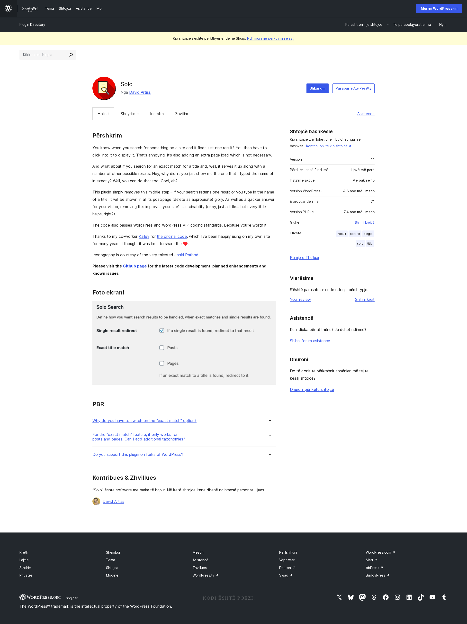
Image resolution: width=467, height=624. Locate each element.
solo (360, 243)
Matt (371, 560)
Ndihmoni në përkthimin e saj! (270, 38)
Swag (285, 575)
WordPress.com (380, 552)
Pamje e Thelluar (304, 257)
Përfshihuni (288, 552)
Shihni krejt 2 (365, 222)
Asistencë (366, 113)
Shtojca (112, 568)
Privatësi (26, 575)
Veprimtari (287, 560)
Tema (110, 560)
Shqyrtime (130, 113)
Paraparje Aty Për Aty (353, 88)
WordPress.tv (205, 575)
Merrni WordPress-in (439, 8)
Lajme (24, 560)
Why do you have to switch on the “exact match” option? (144, 420)
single (368, 234)
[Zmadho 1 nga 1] (269, 307)
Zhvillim (181, 113)
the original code (172, 236)
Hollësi (103, 113)
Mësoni (198, 552)
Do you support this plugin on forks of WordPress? (137, 454)
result (342, 234)
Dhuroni (287, 568)
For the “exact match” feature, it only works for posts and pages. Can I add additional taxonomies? (138, 436)
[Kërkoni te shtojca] (71, 55)
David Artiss (140, 92)
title (370, 243)
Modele (112, 575)
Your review (300, 299)
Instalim (157, 113)
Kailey (144, 236)
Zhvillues (200, 568)
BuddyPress (377, 575)
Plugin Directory (32, 24)
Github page (135, 266)
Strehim (25, 568)
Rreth (23, 552)
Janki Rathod (186, 254)
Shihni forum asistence (310, 340)
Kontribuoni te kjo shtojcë (327, 146)
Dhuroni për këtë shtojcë (312, 389)
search (355, 234)
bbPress (374, 568)
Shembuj (113, 552)
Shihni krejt (365, 299)
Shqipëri (72, 598)
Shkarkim (317, 88)
